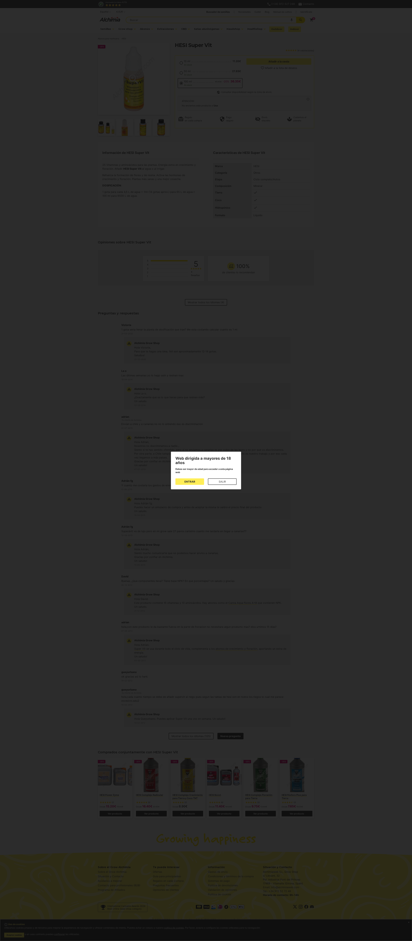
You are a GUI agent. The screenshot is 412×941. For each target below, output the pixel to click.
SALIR (222, 481)
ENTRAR (189, 481)
